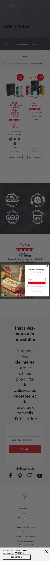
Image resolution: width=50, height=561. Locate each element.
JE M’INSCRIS (37, 282)
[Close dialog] (47, 266)
